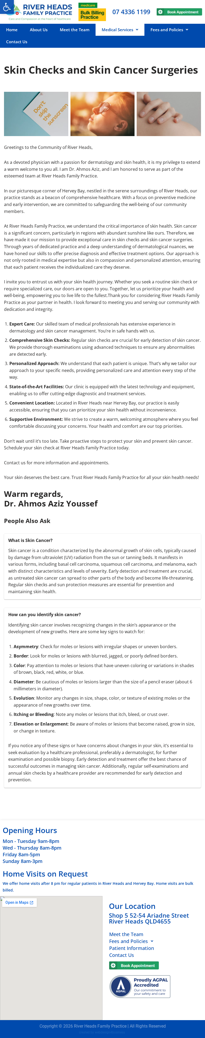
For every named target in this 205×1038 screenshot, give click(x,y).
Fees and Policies (167, 29)
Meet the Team (74, 29)
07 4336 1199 (131, 11)
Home (12, 29)
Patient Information (131, 948)
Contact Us (16, 41)
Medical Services (117, 29)
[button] (7, 7)
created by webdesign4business (102, 1032)
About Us (39, 29)
